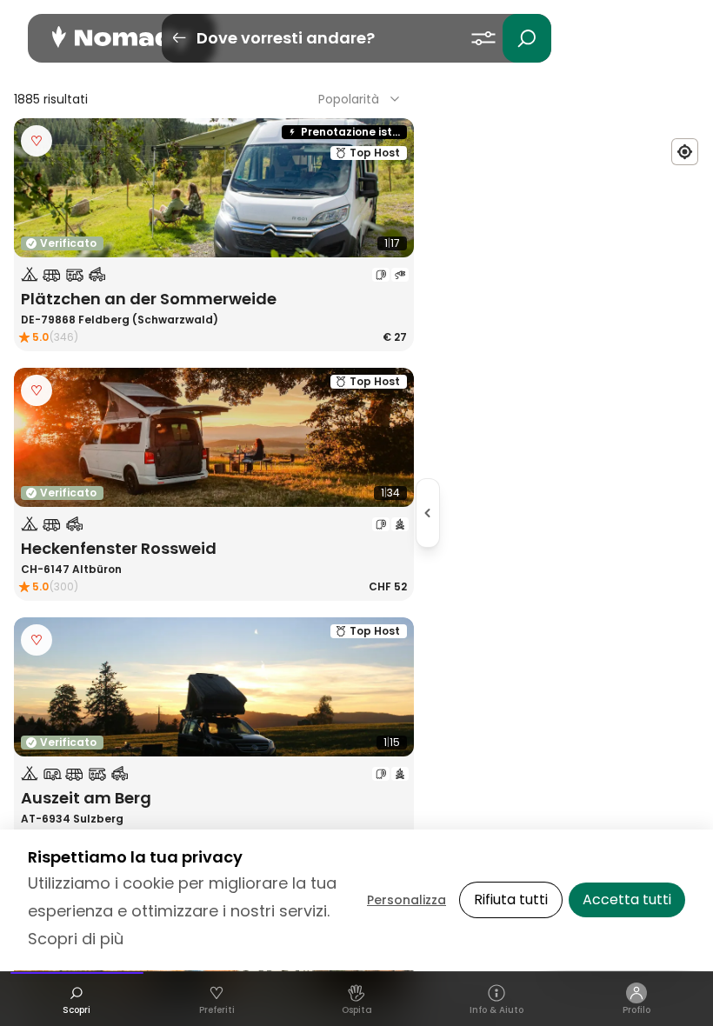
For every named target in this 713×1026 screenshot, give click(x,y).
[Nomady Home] (121, 38)
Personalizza (406, 900)
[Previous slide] (38, 187)
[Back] (179, 38)
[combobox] (361, 99)
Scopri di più (75, 938)
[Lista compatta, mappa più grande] (428, 513)
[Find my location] (684, 151)
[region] (570, 513)
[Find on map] (36, 234)
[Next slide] (389, 187)
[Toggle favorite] (36, 141)
